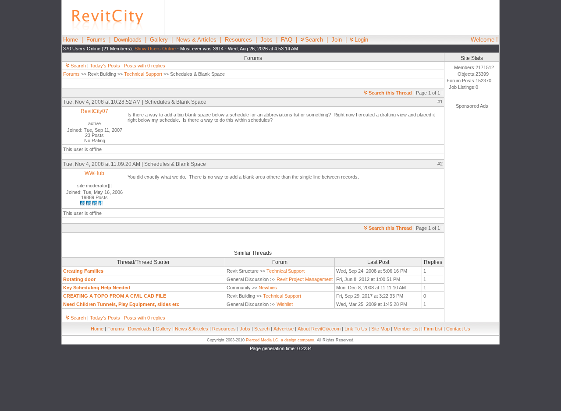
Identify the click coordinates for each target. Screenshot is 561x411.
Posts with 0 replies (144, 65)
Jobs (266, 39)
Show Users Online (155, 48)
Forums (96, 39)
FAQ (286, 39)
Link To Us (355, 328)
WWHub (94, 173)
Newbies (268, 287)
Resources (238, 39)
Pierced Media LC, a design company (280, 340)
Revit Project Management (305, 279)
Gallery (159, 39)
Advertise (283, 328)
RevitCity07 (94, 111)
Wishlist (285, 304)
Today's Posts (105, 65)
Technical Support (143, 74)
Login (361, 39)
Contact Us (458, 328)
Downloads (128, 39)
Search (314, 39)
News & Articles (196, 39)
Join (336, 39)
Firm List (433, 328)
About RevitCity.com (319, 328)
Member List (407, 328)
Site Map (380, 328)
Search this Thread (390, 92)
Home (70, 39)
